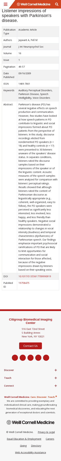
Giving (23, 445)
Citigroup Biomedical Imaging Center (30, 321)
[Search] (57, 4)
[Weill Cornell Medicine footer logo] (30, 422)
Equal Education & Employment (24, 438)
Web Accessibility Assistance (30, 452)
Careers (50, 438)
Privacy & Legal (46, 432)
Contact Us (30, 346)
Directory (36, 445)
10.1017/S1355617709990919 (34, 276)
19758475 (23, 283)
